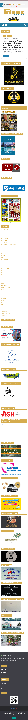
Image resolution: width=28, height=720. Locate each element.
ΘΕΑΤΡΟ (3, 261)
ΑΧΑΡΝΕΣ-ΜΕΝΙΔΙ (5, 242)
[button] (1, 5)
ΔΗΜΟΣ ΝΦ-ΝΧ (4, 246)
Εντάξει (14, 718)
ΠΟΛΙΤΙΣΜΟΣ (4, 300)
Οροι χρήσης (4, 672)
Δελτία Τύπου (4, 675)
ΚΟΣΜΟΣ (3, 266)
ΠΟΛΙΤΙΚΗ (3, 298)
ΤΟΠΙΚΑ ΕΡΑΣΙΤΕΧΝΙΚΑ (6, 313)
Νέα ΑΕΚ (3, 688)
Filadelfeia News (15, 38)
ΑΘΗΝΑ (3, 236)
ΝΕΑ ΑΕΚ (3, 272)
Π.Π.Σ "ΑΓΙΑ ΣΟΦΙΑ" (5, 287)
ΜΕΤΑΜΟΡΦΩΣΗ (5, 268)
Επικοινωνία (4, 669)
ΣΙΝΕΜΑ (3, 309)
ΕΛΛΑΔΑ (4, 36)
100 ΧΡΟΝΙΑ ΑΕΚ (5, 229)
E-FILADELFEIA (4, 231)
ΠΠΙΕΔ (2, 302)
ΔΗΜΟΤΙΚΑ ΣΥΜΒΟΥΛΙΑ (6, 249)
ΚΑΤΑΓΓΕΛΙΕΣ (4, 264)
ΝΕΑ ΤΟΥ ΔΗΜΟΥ (5, 279)
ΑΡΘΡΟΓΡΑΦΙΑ (4, 238)
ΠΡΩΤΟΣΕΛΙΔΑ (4, 304)
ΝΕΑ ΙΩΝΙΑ (3, 274)
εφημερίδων (14, 222)
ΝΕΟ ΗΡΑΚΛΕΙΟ (4, 281)
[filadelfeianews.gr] (3, 25)
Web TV (3, 686)
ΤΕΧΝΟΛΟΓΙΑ (4, 311)
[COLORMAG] (7, 655)
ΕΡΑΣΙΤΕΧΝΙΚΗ (4, 259)
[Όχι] (26, 715)
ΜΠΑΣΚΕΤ (3, 270)
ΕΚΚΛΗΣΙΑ (3, 253)
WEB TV (3, 234)
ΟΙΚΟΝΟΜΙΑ (4, 285)
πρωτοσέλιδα (9, 222)
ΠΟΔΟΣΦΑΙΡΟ (4, 296)
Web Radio (3, 683)
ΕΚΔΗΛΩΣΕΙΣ (4, 251)
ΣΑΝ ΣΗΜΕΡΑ (4, 306)
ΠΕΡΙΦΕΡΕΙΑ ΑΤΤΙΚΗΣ (5, 291)
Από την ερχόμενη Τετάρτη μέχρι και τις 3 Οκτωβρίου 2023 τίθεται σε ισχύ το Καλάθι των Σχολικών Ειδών (13, 44)
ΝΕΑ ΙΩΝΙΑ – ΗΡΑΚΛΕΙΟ (6, 276)
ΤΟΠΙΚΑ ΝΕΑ (4, 315)
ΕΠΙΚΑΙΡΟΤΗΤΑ (9, 36)
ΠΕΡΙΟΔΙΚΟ (3, 289)
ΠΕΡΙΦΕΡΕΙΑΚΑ (4, 294)
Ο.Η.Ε (2, 283)
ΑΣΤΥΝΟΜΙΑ (4, 240)
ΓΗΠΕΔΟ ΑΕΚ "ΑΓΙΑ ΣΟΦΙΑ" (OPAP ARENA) (10, 244)
